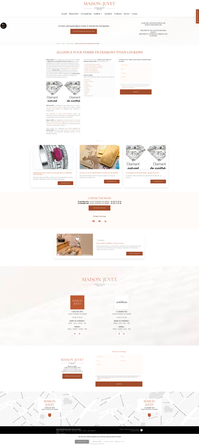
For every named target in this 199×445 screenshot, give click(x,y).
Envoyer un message (99, 208)
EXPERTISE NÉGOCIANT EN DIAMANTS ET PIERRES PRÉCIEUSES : (52, 174)
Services (127, 14)
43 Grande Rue (86, 14)
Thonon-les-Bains (89, 95)
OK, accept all (82, 441)
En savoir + (63, 433)
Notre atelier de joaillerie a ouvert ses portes (110, 243)
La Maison (118, 14)
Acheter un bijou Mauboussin (91, 70)
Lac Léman (87, 89)
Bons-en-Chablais (89, 81)
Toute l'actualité (134, 253)
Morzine (87, 92)
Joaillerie (97, 14)
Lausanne (87, 91)
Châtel (86, 83)
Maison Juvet (74, 14)
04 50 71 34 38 (116, 203)
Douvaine (87, 84)
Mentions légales (60, 430)
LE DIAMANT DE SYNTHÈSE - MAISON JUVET (142, 173)
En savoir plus (65, 183)
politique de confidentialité (129, 87)
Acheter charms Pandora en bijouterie (93, 67)
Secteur (63, 43)
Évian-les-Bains (70, 43)
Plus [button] (99, 379)
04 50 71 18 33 (116, 202)
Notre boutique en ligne (72, 376)
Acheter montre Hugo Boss (91, 69)
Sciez (86, 94)
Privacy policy (120, 441)
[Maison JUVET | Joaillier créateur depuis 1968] (100, 6)
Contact (135, 14)
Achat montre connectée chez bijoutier (94, 65)
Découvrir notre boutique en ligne (84, 31)
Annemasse (87, 79)
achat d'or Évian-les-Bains (72, 130)
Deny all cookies (97, 441)
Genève (86, 87)
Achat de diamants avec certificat (92, 64)
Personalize (110, 441)
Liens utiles (74, 430)
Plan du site (68, 430)
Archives (85, 430)
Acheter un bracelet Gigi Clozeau (92, 72)
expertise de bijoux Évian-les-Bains (61, 113)
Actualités (108, 14)
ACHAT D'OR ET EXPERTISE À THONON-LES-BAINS (98, 173)
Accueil (64, 14)
